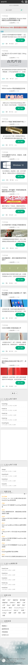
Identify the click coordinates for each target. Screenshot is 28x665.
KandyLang (8, 583)
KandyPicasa (7, 610)
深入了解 (20, 40)
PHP (9, 600)
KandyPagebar (9, 423)
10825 (12, 43)
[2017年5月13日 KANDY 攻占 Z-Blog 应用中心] (14, 63)
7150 (12, 112)
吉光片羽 (4, 2)
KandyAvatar (8, 569)
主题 (3, 615)
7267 (12, 78)
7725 (12, 145)
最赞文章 (7, 491)
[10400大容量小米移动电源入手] (14, 336)
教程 (19, 602)
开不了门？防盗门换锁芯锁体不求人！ (14, 121)
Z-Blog (4, 612)
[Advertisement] (14, 445)
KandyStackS (9, 475)
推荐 (23, 610)
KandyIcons (8, 574)
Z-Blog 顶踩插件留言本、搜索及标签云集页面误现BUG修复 (14, 512)
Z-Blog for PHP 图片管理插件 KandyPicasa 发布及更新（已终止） (14, 539)
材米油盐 (5, 16)
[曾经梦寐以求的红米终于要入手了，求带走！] (14, 371)
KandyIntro (8, 578)
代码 (19, 612)
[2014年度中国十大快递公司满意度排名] (14, 233)
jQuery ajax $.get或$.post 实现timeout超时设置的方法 (14, 525)
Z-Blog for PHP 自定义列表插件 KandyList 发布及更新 (14, 519)
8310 (12, 248)
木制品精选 (5, 632)
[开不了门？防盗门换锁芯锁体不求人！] (14, 130)
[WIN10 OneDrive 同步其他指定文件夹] (14, 97)
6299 (12, 215)
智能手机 (16, 600)
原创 (19, 605)
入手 (3, 605)
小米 (24, 602)
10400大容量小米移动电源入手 (11, 328)
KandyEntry (8, 588)
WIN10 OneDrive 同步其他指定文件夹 (13, 88)
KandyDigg (9, 404)
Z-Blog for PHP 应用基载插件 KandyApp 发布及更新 (14, 545)
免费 (10, 612)
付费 (4, 607)
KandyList (9, 409)
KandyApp (9, 419)
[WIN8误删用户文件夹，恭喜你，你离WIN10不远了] (14, 165)
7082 (12, 180)
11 (17, 180)
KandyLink (9, 414)
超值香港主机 (5, 629)
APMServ (13, 602)
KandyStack (9, 479)
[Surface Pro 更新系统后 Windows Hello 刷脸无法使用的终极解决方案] (14, 29)
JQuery (9, 605)
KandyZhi (9, 484)
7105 (12, 351)
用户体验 (23, 600)
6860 (12, 386)
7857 (12, 318)
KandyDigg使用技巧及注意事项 (10, 551)
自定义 (17, 610)
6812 (12, 283)
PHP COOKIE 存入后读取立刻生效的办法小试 (14, 556)
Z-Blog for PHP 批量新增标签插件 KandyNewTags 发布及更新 (14, 499)
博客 (4, 600)
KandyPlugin (20, 607)
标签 (11, 607)
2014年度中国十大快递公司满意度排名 (14, 225)
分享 (15, 612)
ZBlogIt (9, 470)
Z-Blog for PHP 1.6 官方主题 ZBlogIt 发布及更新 (14, 532)
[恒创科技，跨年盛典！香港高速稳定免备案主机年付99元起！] (14, 200)
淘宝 (24, 612)
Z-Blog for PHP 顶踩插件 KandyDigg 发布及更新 (14, 505)
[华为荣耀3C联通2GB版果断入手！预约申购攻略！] (14, 303)
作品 (24, 605)
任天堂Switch (5, 635)
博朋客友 (4, 626)
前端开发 (5, 602)
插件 (14, 605)
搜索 (21, 10)
